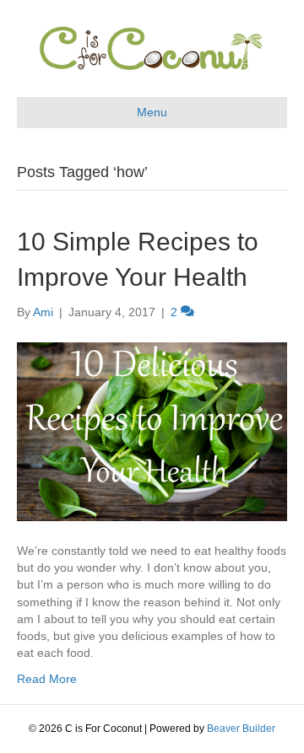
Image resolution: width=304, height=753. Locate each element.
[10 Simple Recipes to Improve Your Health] (152, 430)
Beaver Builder (241, 728)
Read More (47, 679)
